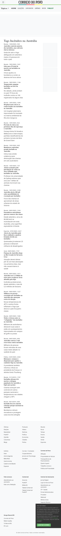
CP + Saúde (44, 489)
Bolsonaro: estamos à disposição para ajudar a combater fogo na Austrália (13, 361)
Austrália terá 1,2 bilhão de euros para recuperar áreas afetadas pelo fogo (13, 277)
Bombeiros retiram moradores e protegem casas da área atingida (12, 412)
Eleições (6, 429)
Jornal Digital (44, 480)
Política (24, 434)
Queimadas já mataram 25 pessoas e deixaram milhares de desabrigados (13, 243)
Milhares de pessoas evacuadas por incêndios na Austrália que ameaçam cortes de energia (13, 296)
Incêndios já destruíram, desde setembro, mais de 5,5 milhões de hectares (13, 284)
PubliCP (6, 434)
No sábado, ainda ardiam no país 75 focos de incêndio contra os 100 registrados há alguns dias (13, 94)
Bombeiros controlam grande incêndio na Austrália (11, 149)
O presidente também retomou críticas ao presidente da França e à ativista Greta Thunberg (13, 368)
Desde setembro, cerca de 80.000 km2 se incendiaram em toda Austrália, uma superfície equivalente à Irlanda (13, 221)
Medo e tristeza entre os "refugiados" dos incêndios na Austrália (13, 320)
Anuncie (24, 480)
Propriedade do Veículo (48, 456)
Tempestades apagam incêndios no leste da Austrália (11, 86)
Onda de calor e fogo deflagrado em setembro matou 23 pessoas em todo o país (13, 55)
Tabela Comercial (27, 488)
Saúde (42, 437)
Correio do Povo (9, 518)
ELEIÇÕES (21, 8)
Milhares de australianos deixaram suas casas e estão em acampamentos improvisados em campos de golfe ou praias (13, 329)
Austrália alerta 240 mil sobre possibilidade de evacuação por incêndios (12, 194)
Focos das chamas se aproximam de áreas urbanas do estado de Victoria (12, 202)
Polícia (24, 442)
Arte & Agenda (8, 456)
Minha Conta (44, 500)
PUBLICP (50, 8)
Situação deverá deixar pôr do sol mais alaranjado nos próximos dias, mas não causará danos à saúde (13, 264)
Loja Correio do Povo (47, 482)
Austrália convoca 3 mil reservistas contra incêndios (13, 341)
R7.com (6, 526)
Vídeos (24, 429)
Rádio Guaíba (8, 521)
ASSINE (13, 8)
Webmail (43, 497)
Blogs (5, 442)
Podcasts (25, 427)
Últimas (6, 427)
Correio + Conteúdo (28, 451)
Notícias (24, 432)
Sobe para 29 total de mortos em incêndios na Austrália (12, 68)
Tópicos (4, 8)
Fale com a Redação (10, 484)
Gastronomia (8, 461)
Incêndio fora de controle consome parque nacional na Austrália (13, 405)
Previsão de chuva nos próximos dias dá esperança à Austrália (13, 127)
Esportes (43, 442)
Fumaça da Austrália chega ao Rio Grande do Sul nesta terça (13, 255)
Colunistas (7, 440)
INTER (44, 8)
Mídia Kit (24, 485)
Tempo (43, 432)
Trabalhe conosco (46, 466)
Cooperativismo (27, 453)
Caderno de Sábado (10, 464)
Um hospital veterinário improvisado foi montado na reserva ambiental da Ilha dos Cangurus (13, 114)
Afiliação (43, 454)
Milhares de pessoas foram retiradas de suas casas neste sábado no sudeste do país (12, 348)
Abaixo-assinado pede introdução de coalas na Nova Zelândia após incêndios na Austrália (12, 170)
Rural (42, 429)
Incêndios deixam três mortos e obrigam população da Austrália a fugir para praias (12, 382)
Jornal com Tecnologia (29, 456)
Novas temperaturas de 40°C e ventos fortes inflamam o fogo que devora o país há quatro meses (12, 306)
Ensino (43, 434)
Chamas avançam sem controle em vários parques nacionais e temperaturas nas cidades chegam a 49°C (13, 392)
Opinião (6, 437)
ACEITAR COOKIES (43, 525)
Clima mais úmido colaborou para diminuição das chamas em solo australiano (12, 157)
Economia (25, 437)
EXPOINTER (29, 8)
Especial (6, 466)
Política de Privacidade (47, 468)
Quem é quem (45, 463)
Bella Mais (7, 458)
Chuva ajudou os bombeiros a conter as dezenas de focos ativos (12, 75)
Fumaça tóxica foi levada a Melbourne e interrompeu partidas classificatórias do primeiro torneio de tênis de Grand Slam (13, 136)
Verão (42, 440)
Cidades (24, 440)
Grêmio (6, 451)
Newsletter (7, 432)
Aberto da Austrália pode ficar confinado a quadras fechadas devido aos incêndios (12, 236)
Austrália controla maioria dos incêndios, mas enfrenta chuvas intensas (13, 48)
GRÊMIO (37, 8)
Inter (5, 453)
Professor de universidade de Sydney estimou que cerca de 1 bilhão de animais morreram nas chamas (13, 180)
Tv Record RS (8, 523)
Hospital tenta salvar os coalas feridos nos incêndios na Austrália (13, 106)
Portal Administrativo (47, 492)
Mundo (43, 427)
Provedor (43, 495)
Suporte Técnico (45, 502)
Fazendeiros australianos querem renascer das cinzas (13, 213)
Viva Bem (25, 458)
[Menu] (3, 2)
